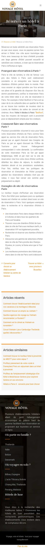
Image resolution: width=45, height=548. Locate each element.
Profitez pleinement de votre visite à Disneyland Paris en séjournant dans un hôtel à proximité (22, 366)
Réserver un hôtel (9, 42)
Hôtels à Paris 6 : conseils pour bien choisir (21, 384)
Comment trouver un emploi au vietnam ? (20, 311)
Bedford (39, 112)
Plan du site (22, 546)
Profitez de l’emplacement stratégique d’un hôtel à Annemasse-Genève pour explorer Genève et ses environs (21, 377)
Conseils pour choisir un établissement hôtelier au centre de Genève (12, 269)
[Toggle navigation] (40, 5)
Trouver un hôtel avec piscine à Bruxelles (34, 266)
